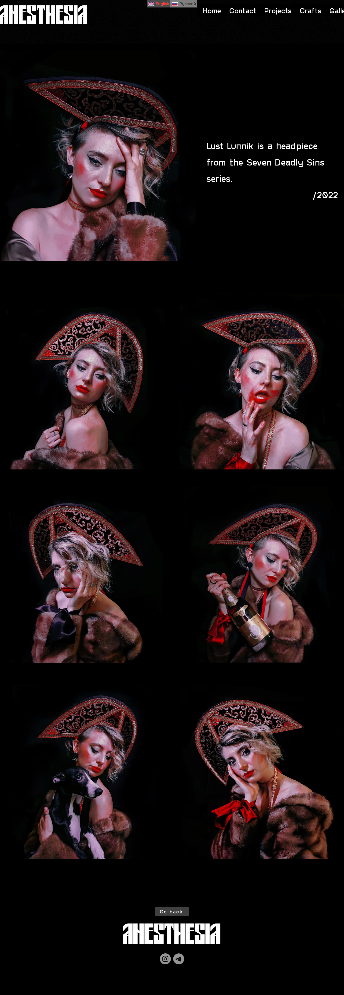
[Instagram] (165, 958)
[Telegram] (178, 958)
